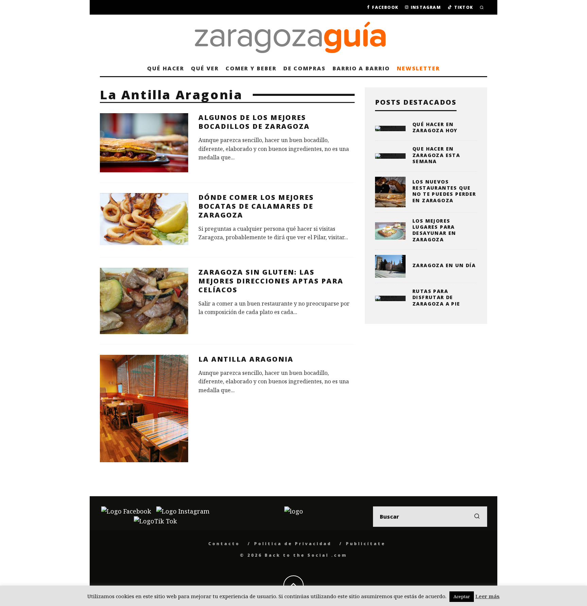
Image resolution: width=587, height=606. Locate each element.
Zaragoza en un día (444, 265)
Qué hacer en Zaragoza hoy (435, 127)
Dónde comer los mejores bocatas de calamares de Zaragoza (256, 206)
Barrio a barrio (361, 68)
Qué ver (204, 68)
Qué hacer (165, 68)
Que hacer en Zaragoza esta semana (436, 154)
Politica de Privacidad (293, 544)
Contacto (224, 544)
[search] (477, 516)
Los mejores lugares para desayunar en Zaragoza (434, 230)
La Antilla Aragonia (246, 359)
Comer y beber (251, 68)
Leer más (487, 596)
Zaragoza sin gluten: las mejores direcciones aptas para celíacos (270, 280)
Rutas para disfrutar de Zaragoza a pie (436, 297)
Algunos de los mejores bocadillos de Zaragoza (254, 122)
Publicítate (366, 544)
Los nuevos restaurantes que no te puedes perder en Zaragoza (444, 191)
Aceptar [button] (461, 596)
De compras (304, 68)
